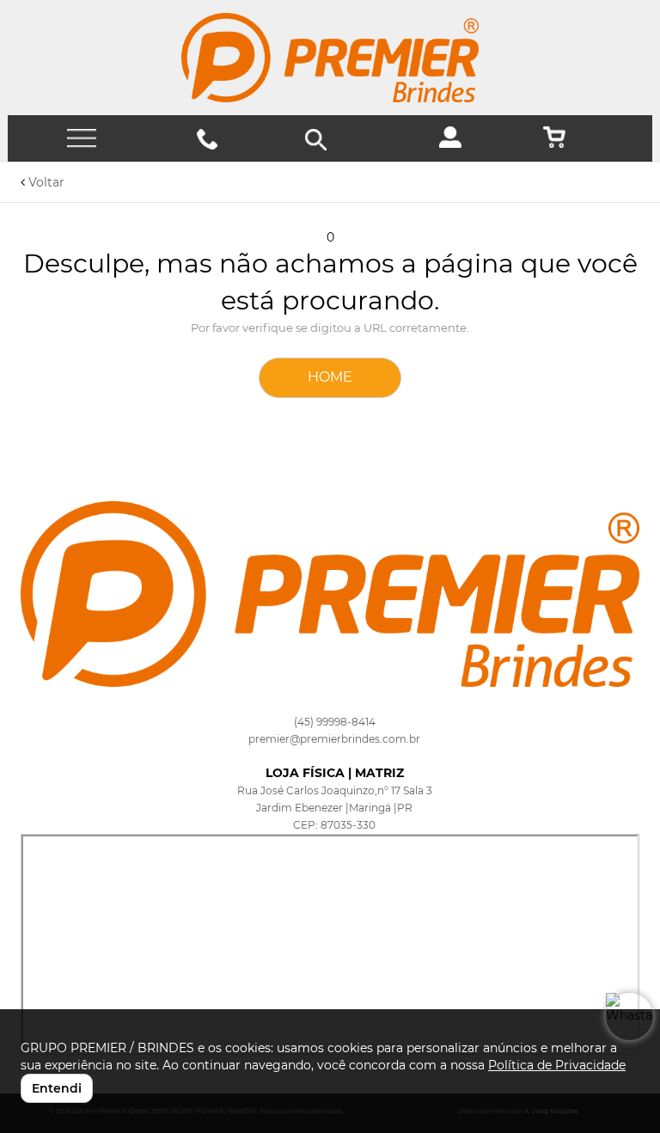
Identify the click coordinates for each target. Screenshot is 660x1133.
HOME (330, 377)
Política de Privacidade (557, 1065)
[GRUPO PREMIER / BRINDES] (330, 57)
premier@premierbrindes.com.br (334, 738)
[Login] (456, 143)
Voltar (44, 182)
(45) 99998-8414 (335, 721)
